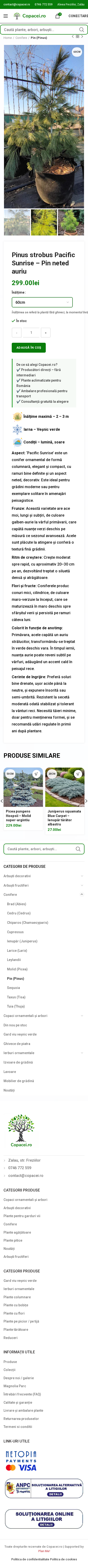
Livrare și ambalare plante (23, 1410)
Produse (10, 1362)
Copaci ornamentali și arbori (25, 1016)
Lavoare (10, 1072)
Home (8, 38)
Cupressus (15, 932)
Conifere (21, 38)
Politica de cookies (63, 1559)
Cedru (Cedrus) (19, 913)
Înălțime (18, 292)
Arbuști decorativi (17, 876)
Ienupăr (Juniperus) (22, 941)
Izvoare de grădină (18, 1062)
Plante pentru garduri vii (22, 1216)
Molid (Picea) (17, 969)
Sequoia (13, 988)
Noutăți (9, 1090)
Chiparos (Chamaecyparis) (27, 922)
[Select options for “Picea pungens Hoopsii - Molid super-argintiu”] (36, 774)
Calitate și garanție (18, 1402)
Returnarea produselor (21, 1419)
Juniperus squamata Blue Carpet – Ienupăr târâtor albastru (64, 817)
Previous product (72, 36)
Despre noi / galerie (19, 1378)
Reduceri (11, 1338)
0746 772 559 (44, 4)
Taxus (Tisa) (16, 997)
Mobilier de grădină (19, 1081)
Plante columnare (17, 1297)
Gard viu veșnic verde (20, 1034)
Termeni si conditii (18, 1427)
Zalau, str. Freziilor (24, 1160)
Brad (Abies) (16, 904)
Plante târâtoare (16, 1329)
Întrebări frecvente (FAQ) (22, 1394)
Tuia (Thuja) (16, 1006)
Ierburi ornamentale (19, 1053)
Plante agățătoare (17, 1232)
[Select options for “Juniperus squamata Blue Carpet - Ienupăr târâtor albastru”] (78, 774)
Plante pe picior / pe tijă (21, 1321)
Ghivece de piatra (17, 1044)
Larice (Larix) (17, 950)
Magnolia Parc (15, 1386)
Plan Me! (44, 1551)
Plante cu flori (14, 1313)
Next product (82, 36)
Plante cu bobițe (16, 1305)
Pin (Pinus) (39, 38)
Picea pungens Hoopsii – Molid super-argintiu (18, 815)
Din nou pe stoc (15, 1025)
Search (82, 30)
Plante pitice (13, 1240)
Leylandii (14, 960)
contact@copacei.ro (17, 4)
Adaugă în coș (28, 347)
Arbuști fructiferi (16, 885)
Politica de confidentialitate (30, 1559)
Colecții (9, 1370)
